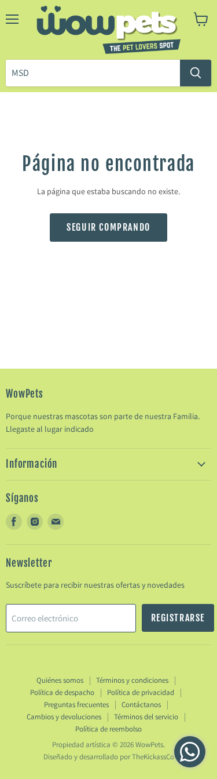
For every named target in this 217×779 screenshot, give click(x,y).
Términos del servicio (146, 717)
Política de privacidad (140, 692)
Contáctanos (141, 704)
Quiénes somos (59, 680)
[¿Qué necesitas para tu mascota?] (195, 73)
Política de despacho (62, 692)
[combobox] (93, 73)
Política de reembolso (108, 729)
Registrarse (178, 618)
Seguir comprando (108, 227)
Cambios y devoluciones (64, 717)
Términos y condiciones (132, 680)
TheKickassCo (153, 757)
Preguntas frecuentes (76, 704)
